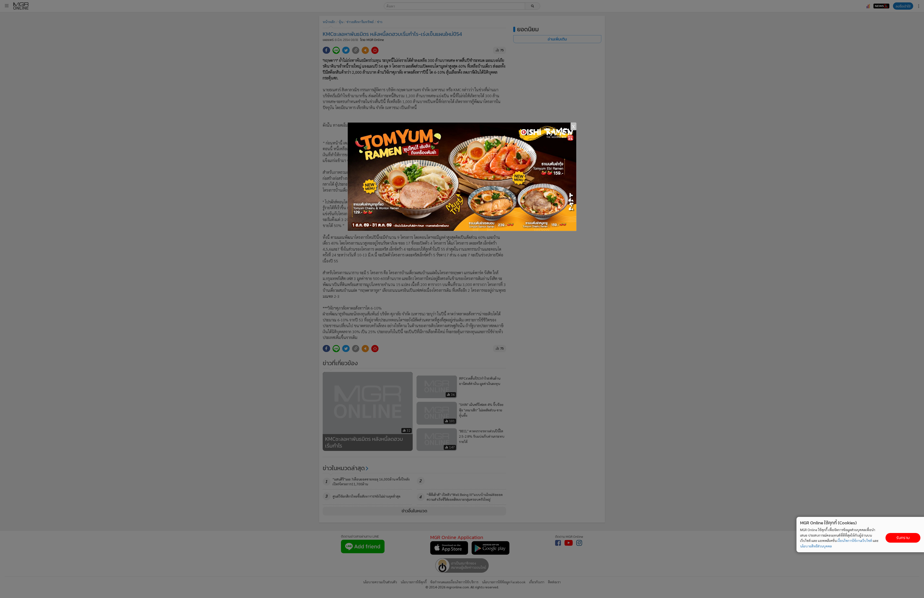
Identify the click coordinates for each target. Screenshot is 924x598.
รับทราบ (903, 538)
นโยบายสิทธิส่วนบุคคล (816, 546)
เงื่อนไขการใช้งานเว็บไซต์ (854, 540)
